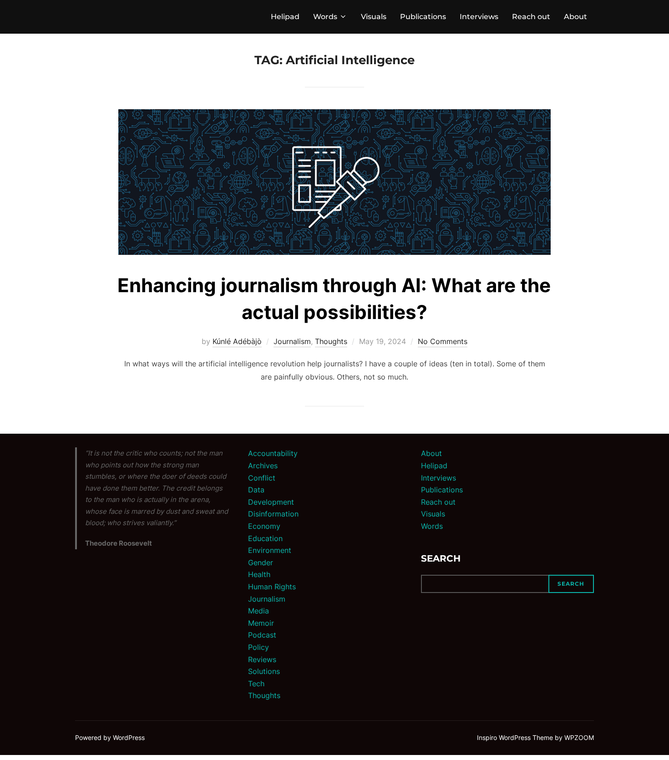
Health (259, 574)
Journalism (292, 341)
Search (441, 558)
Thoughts (331, 341)
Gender (260, 562)
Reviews (262, 659)
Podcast (262, 634)
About (575, 16)
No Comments (442, 341)
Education (265, 538)
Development (271, 502)
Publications (423, 16)
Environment (269, 550)
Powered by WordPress (110, 737)
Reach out (531, 16)
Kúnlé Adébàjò (237, 341)
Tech (256, 683)
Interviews (479, 16)
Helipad (285, 16)
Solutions (264, 671)
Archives (263, 465)
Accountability (273, 453)
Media (258, 610)
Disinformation (273, 513)
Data (256, 489)
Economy (264, 526)
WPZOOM (579, 737)
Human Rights (272, 586)
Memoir (261, 623)
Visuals (373, 16)
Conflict (261, 477)
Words (325, 16)
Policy (258, 647)
